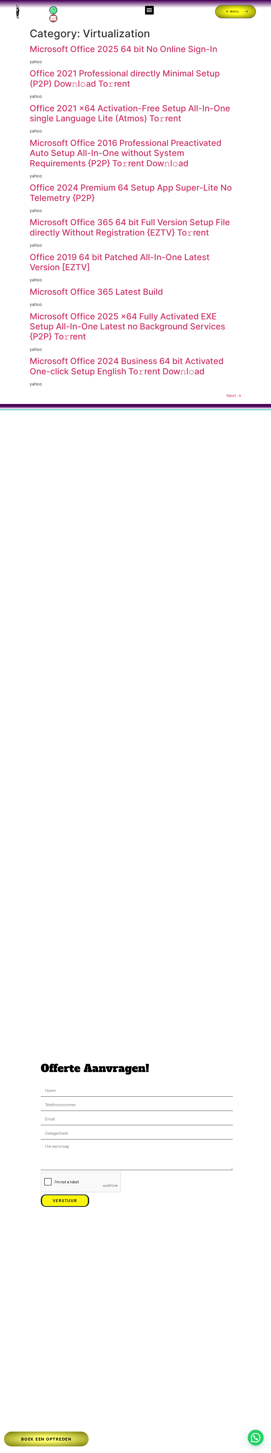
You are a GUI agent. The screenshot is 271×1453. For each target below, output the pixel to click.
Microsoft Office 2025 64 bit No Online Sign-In (123, 49)
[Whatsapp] (53, 10)
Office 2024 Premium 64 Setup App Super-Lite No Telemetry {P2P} (131, 192)
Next (234, 395)
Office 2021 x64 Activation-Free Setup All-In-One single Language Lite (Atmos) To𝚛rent (130, 113)
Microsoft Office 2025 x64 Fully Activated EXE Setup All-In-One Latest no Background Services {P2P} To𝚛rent (127, 326)
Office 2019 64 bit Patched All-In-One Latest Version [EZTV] (120, 262)
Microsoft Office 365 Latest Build (96, 292)
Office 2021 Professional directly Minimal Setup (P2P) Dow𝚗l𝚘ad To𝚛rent (125, 78)
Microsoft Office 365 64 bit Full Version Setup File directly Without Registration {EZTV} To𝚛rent (130, 227)
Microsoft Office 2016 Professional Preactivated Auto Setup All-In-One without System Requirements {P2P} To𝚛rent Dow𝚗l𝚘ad (126, 153)
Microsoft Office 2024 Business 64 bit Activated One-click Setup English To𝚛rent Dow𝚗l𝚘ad (127, 366)
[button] (149, 10)
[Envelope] (53, 18)
